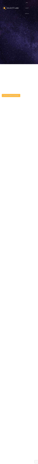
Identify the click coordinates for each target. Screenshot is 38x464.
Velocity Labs (12, 8)
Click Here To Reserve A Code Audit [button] (11, 95)
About (27, 2)
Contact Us (27, 13)
